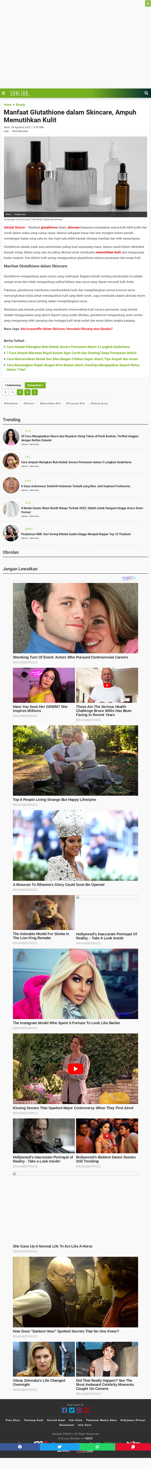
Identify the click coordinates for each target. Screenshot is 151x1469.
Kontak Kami (56, 1420)
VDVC (89, 1438)
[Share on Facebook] (20, 1447)
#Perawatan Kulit (75, 403)
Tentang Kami (33, 1420)
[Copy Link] (133, 1447)
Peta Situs (13, 1420)
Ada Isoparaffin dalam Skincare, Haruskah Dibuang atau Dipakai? (66, 329)
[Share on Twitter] (60, 1447)
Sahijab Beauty (14, 227)
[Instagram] (79, 1410)
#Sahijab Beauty (99, 403)
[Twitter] (72, 1410)
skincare (74, 227)
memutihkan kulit (108, 252)
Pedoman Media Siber (101, 1420)
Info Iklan (75, 1420)
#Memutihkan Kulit (50, 403)
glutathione (49, 227)
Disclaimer (66, 1424)
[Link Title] (4, 93)
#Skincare (28, 403)
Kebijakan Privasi (133, 1420)
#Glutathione (11, 403)
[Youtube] (86, 1410)
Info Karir (85, 1424)
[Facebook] (64, 1410)
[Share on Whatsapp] (97, 1447)
